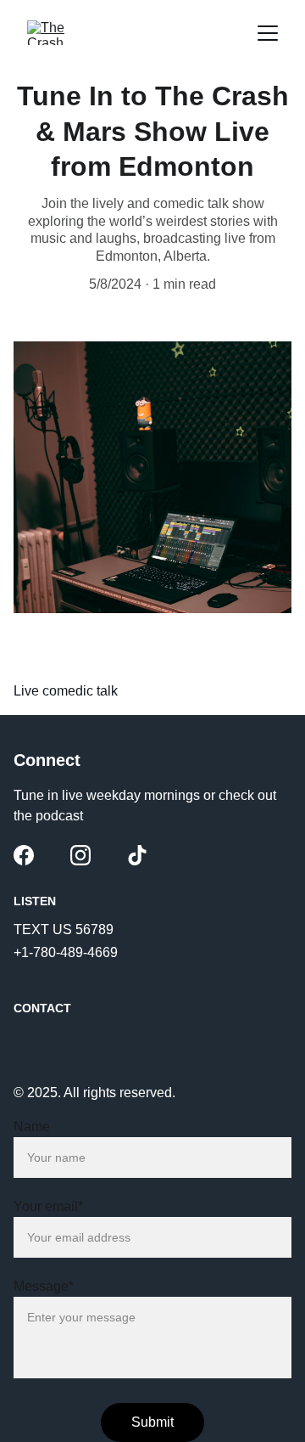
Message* (44, 1286)
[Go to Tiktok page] (137, 855)
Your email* (48, 1206)
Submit (152, 1422)
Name (32, 1126)
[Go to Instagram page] (80, 855)
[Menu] (268, 33)
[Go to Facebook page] (24, 855)
